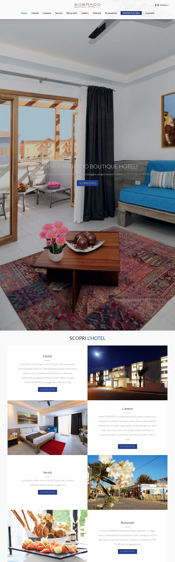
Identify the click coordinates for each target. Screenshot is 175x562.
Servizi (58, 13)
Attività (97, 13)
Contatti (149, 13)
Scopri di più (87, 183)
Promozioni (111, 13)
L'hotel (35, 13)
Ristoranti (71, 13)
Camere (47, 13)
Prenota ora (131, 13)
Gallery (85, 13)
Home (24, 13)
